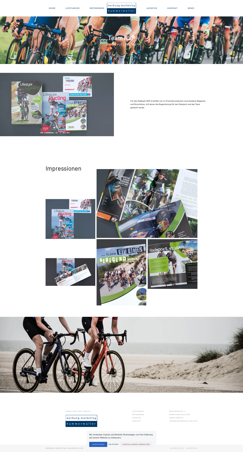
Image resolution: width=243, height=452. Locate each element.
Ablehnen (113, 444)
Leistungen (138, 411)
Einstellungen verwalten (136, 444)
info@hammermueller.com (183, 421)
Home (52, 8)
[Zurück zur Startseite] (121, 8)
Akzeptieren (98, 444)
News (191, 8)
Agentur (152, 8)
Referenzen (97, 8)
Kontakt (136, 421)
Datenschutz (177, 448)
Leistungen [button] (72, 8)
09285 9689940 (176, 418)
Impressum (191, 448)
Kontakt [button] (172, 8)
